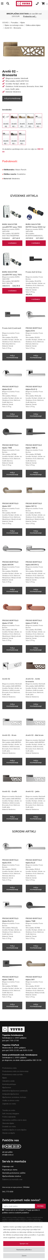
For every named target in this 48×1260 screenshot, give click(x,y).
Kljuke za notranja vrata (14, 25)
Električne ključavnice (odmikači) (15, 1091)
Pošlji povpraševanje (12, 98)
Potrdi (40, 1206)
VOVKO (5, 22)
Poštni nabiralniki (9, 1117)
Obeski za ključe (8, 1133)
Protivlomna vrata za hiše (12, 1074)
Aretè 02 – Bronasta (13, 28)
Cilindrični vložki (8, 1081)
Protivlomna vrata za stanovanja (15, 1071)
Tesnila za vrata (8, 1110)
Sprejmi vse (24, 1244)
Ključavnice (6, 1087)
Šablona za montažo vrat (12, 1179)
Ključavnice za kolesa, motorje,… (14, 1097)
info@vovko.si (7, 1155)
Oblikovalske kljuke (33, 25)
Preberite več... (30, 16)
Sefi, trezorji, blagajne (10, 1113)
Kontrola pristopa (9, 1084)
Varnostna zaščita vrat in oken (14, 1120)
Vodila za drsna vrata (10, 1100)
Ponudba (14, 22)
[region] (24, 1241)
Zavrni (24, 1256)
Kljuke (22, 22)
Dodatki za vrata (9, 1126)
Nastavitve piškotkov (24, 1250)
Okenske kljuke (8, 1123)
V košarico (12, 243)
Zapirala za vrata (9, 1104)
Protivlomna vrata (9, 1068)
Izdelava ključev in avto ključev (14, 1130)
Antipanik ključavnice (10, 1094)
